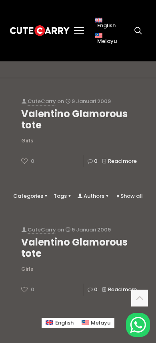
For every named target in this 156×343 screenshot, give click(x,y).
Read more (122, 161)
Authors (94, 196)
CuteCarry (42, 101)
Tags (60, 196)
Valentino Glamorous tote (74, 119)
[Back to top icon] (139, 298)
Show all (131, 196)
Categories (28, 196)
